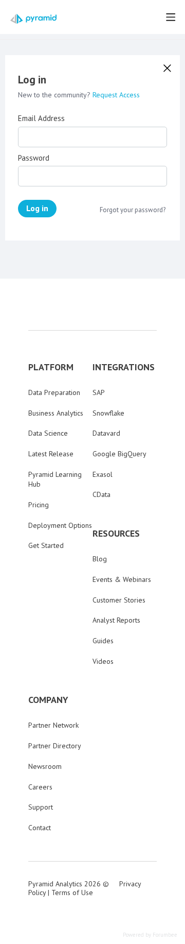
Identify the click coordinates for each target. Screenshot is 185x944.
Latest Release (50, 453)
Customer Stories (118, 600)
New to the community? (55, 94)
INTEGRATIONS (123, 367)
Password (33, 158)
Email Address (41, 118)
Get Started (46, 545)
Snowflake (108, 413)
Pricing (38, 504)
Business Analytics (55, 413)
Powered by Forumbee (150, 935)
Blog (99, 558)
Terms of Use (72, 892)
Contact (39, 827)
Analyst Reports (116, 620)
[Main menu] (170, 17)
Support (40, 807)
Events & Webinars (121, 579)
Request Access (116, 94)
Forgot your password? (132, 210)
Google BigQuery (119, 453)
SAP (98, 392)
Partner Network (53, 725)
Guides (103, 640)
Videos (103, 661)
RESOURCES (116, 533)
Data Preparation (54, 392)
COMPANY (48, 700)
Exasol (102, 474)
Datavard (106, 433)
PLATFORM (50, 367)
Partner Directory (54, 745)
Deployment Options (60, 525)
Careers (40, 787)
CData (101, 494)
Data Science (48, 433)
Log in (37, 208)
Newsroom (45, 766)
